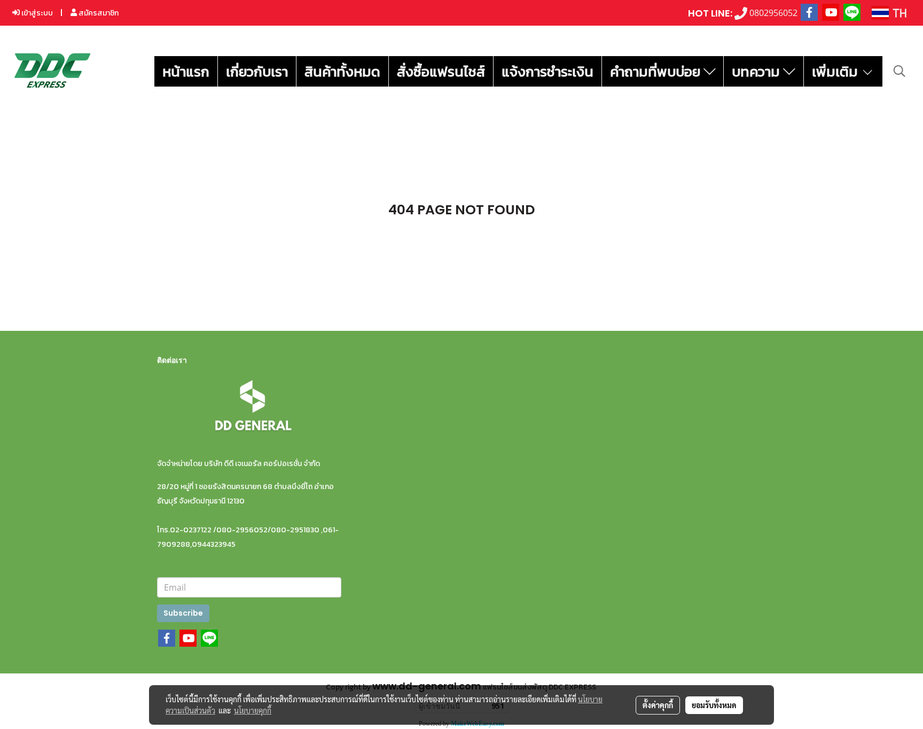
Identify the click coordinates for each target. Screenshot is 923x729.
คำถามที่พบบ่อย (656, 71)
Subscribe (183, 613)
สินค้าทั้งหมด (342, 71)
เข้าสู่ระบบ (36, 13)
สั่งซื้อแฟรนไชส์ (441, 71)
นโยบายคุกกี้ (252, 710)
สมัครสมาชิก (98, 13)
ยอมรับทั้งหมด (714, 705)
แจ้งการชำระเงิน (547, 71)
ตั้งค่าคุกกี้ (658, 705)
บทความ (757, 71)
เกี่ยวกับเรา (257, 71)
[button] (899, 71)
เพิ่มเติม (836, 71)
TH (898, 12)
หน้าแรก (185, 71)
